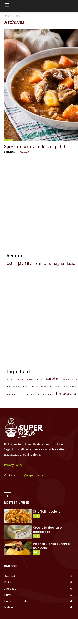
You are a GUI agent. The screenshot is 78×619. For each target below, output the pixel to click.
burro (29, 379)
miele (35, 386)
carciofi (39, 379)
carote (52, 378)
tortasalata (66, 394)
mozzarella (47, 386)
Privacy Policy (13, 465)
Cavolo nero (67, 379)
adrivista (9, 151)
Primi (36, 552)
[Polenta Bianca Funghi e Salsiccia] (18, 548)
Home (7, 16)
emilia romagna (49, 263)
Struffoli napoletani (48, 511)
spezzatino (47, 394)
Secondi (8, 140)
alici (9, 378)
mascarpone (13, 386)
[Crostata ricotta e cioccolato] (18, 532)
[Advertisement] (39, 205)
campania (19, 263)
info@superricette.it (32, 475)
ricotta (24, 394)
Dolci (36, 516)
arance (20, 379)
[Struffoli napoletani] (18, 516)
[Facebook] (7, 495)
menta (25, 386)
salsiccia (35, 394)
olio (65, 386)
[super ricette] (39, 428)
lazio (71, 263)
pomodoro (12, 394)
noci (58, 386)
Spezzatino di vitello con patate (36, 146)
